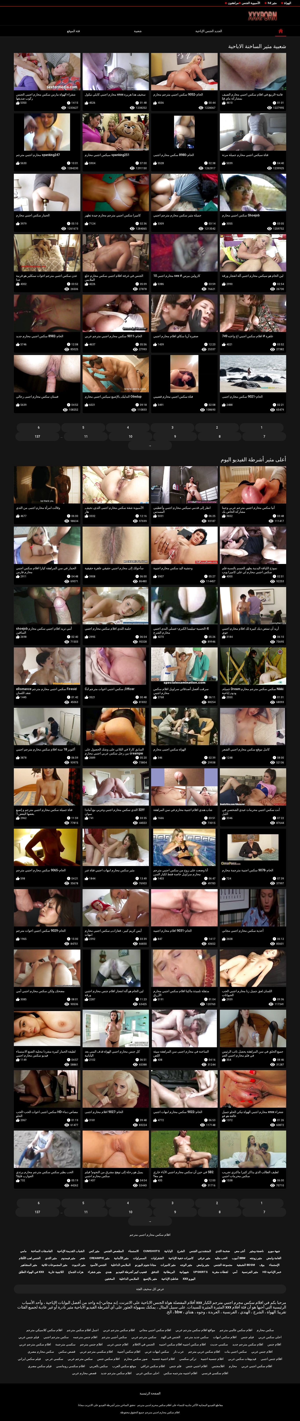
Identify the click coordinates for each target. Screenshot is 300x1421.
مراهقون (233, 3)
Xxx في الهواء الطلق (31, 1272)
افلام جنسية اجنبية (212, 1359)
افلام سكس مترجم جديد (247, 1344)
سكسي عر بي (54, 1359)
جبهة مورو (274, 1251)
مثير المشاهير (29, 1265)
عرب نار (178, 1351)
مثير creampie (99, 1258)
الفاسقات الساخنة (42, 1251)
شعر (82, 1258)
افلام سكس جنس (108, 1359)
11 (86, 436)
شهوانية (184, 1272)
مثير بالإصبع (150, 1278)
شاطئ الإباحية (169, 1278)
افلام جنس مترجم (91, 1344)
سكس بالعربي (98, 1366)
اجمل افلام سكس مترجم (83, 1330)
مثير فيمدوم (68, 1258)
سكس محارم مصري (41, 1351)
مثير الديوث (79, 1265)
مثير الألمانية (121, 1258)
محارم (233, 1366)
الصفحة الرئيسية (150, 1393)
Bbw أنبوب (238, 1258)
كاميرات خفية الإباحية (180, 1258)
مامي (23, 1251)
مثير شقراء (94, 1272)
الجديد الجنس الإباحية (208, 31)
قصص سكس (66, 1351)
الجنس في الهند (170, 1337)
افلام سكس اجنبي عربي (256, 1366)
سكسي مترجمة (65, 1344)
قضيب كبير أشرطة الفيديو (131, 1272)
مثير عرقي (204, 1258)
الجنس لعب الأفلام (30, 1258)
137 (37, 436)
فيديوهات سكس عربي (242, 1359)
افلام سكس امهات (225, 1337)
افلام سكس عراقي (153, 1366)
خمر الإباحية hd (271, 1272)
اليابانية (168, 1251)
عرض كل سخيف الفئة (150, 1289)
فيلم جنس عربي (28, 1337)
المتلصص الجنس (114, 1251)
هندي (108, 1272)
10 (130, 436)
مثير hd (272, 3)
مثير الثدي (51, 1258)
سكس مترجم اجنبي (56, 1337)
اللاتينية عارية (56, 1272)
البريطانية (169, 1272)
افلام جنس (274, 1344)
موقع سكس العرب (124, 1366)
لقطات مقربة (220, 1272)
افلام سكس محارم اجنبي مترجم (150, 1234)
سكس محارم (265, 1330)
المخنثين (110, 1278)
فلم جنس (175, 1366)
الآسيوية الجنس (251, 3)
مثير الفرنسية (250, 1272)
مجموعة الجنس (223, 1265)
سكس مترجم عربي (143, 1337)
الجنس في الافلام (144, 1344)
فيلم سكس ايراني (29, 1359)
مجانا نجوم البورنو (145, 1265)
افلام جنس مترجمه (85, 1337)
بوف (262, 1265)
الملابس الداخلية (121, 1265)
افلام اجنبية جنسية (163, 1359)
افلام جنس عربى (117, 1344)
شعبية (138, 31)
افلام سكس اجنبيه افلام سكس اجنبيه (182, 1344)
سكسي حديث (219, 1344)
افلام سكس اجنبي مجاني (155, 1330)
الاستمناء (133, 1251)
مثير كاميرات (168, 1265)
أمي (235, 1272)
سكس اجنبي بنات (235, 1351)
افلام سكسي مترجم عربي (96, 1351)
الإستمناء (274, 1265)
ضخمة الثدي (222, 1251)
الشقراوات (157, 1258)
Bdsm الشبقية (246, 1265)
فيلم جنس (247, 1337)
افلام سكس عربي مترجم (204, 1351)
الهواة (287, 3)
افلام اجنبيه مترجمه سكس (180, 1373)
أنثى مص (239, 1251)
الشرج (181, 1251)
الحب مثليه (221, 1258)
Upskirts (200, 1272)
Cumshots (151, 1251)
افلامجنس (218, 1366)
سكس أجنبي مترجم (114, 1337)
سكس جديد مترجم (197, 1337)
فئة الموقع (73, 31)
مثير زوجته (256, 1258)
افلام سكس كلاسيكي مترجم (44, 1330)
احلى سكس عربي (270, 1337)
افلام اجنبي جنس (196, 1366)
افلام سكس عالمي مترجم (236, 1330)
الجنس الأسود (98, 1265)
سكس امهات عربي (157, 1351)
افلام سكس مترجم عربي (119, 1330)
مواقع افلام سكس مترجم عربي (195, 1330)
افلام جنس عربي (262, 1351)
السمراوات (139, 1258)
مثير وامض (203, 1265)
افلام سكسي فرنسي (215, 1373)
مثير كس (94, 1251)
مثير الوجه (186, 1265)
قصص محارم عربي (84, 1373)
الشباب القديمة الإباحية (71, 1251)
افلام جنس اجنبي (271, 1359)
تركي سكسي (187, 1359)
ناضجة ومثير (256, 1251)
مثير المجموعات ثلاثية (54, 1265)
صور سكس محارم (136, 1359)
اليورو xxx (189, 1278)
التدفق (155, 1272)
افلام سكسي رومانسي (70, 1366)
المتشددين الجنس (200, 1251)
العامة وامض (273, 1258)
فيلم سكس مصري (40, 1366)
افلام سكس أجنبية (128, 1351)
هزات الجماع (75, 1272)
